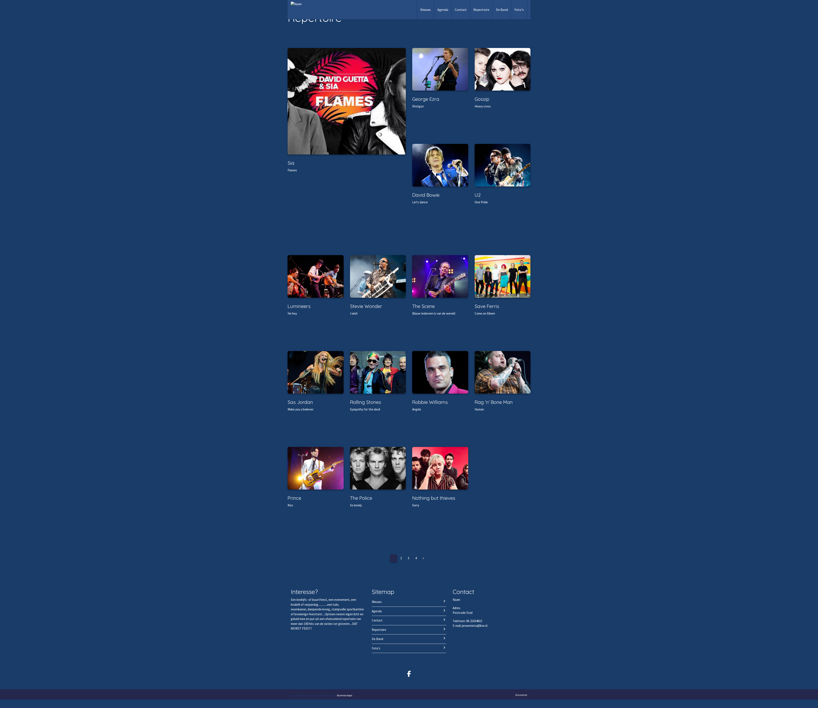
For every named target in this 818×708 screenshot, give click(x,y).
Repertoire (481, 9)
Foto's (519, 9)
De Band (502, 9)
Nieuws (425, 9)
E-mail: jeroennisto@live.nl (470, 626)
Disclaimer (521, 694)
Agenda (442, 9)
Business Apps (344, 695)
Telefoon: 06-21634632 (467, 621)
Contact (461, 9)
